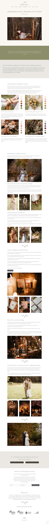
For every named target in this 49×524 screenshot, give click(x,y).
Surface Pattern (25, 6)
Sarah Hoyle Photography (11, 209)
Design (16, 6)
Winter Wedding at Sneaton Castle (17, 462)
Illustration (20, 6)
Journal (33, 6)
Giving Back (18, 506)
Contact (36, 6)
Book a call (10, 270)
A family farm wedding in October (32, 462)
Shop (30, 6)
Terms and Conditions (24, 506)
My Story (12, 6)
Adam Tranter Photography (11, 294)
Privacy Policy (30, 506)
